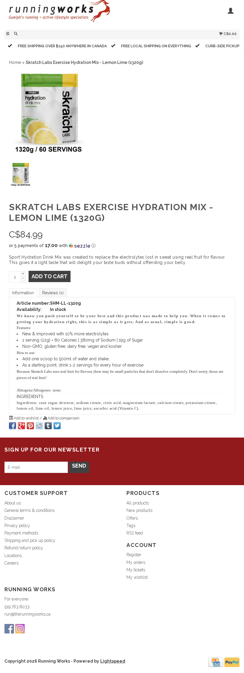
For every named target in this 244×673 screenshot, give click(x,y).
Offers (132, 518)
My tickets (135, 569)
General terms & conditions (29, 510)
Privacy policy (17, 525)
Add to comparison (63, 418)
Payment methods (21, 533)
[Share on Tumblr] (48, 425)
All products (137, 503)
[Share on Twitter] (57, 425)
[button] (122, 246)
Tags (130, 525)
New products (139, 510)
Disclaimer (14, 518)
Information (23, 292)
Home (15, 62)
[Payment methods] (215, 662)
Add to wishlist (26, 418)
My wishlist (137, 577)
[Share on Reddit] (39, 425)
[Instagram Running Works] (20, 628)
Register (133, 554)
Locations (13, 555)
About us (12, 503)
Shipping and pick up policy (29, 540)
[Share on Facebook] (12, 425)
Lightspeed (112, 661)
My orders (135, 562)
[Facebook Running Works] (9, 628)
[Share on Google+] (21, 425)
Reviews (52, 292)
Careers (11, 563)
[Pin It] (30, 425)
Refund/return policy (23, 547)
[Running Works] (63, 14)
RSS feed (134, 533)
